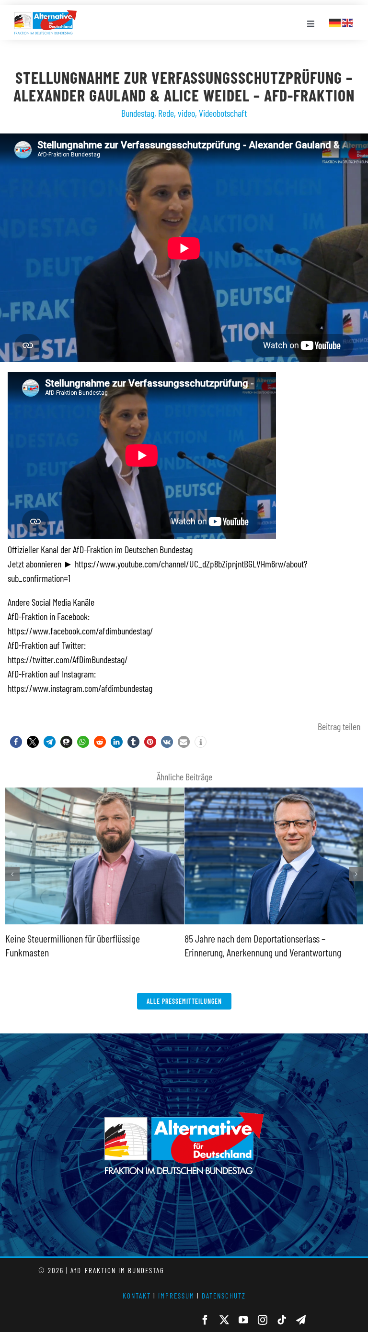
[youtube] (243, 1320)
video (186, 113)
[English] (348, 21)
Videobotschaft (223, 113)
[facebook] (205, 1320)
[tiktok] (282, 1320)
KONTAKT (137, 1295)
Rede (166, 113)
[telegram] (301, 1320)
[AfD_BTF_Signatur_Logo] (45, 15)
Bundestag (137, 113)
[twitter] (224, 1320)
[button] (16, 742)
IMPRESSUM (176, 1295)
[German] (335, 21)
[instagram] (262, 1320)
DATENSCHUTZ (224, 1295)
